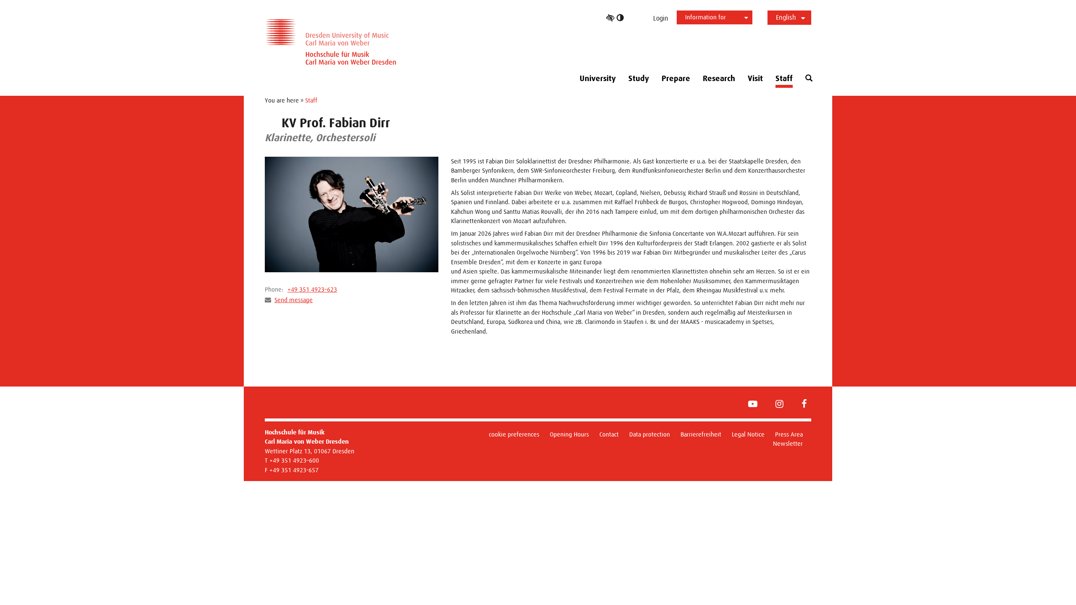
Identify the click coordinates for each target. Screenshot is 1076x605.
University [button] (598, 78)
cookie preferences (514, 434)
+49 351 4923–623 (312, 289)
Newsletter (788, 443)
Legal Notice (748, 434)
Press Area (789, 434)
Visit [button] (755, 78)
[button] (809, 78)
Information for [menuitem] (705, 17)
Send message (293, 299)
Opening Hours (569, 434)
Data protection (649, 434)
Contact (609, 434)
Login (660, 18)
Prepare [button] (676, 78)
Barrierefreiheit (700, 434)
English (786, 17)
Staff (784, 78)
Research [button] (719, 78)
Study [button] (638, 78)
